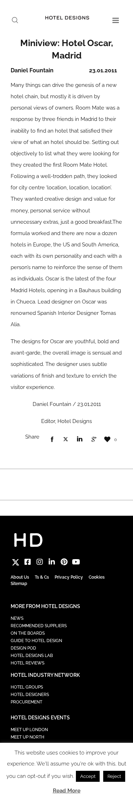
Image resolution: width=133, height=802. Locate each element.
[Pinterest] (64, 562)
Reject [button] (114, 776)
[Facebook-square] (28, 562)
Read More (67, 790)
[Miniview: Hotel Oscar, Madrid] (51, 439)
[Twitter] (16, 562)
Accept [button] (87, 776)
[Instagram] (40, 562)
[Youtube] (76, 562)
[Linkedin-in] (52, 562)
